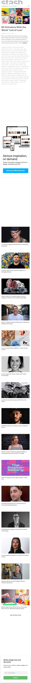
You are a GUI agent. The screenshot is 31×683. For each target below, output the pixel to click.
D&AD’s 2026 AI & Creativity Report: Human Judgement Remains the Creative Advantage (13, 297)
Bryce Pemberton (21, 52)
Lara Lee (3, 68)
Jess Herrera (13, 63)
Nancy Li (24, 73)
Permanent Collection (8, 6)
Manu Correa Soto (14, 70)
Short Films (10, 49)
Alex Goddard (12, 51)
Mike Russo (10, 73)
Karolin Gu (18, 66)
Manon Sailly (4, 70)
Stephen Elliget (13, 80)
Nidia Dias (4, 75)
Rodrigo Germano (10, 77)
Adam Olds (20, 49)
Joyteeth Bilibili (11, 66)
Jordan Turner (19, 64)
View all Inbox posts (15, 615)
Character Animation (18, 47)
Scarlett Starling (14, 78)
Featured (3, 49)
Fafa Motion (17, 56)
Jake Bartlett (9, 61)
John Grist (11, 64)
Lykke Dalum (24, 68)
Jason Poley (26, 61)
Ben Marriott (20, 51)
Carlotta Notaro (5, 54)
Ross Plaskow (19, 77)
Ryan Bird (26, 77)
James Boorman (17, 61)
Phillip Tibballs (12, 75)
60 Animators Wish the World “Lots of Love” (13, 29)
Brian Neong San (11, 52)
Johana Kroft (4, 64)
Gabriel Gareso (19, 57)
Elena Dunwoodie (8, 56)
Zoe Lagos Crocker (12, 84)
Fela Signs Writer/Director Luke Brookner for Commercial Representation (13, 504)
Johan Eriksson (22, 63)
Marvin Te (11, 71)
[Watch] (25, 43)
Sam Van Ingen (5, 78)
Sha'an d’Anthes (24, 78)
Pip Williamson (20, 75)
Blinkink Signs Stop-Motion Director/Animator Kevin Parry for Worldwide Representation (14, 607)
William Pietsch (15, 82)
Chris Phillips (19, 54)
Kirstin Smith (25, 66)
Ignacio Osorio (17, 59)
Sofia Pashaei (5, 80)
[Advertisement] (15, 105)
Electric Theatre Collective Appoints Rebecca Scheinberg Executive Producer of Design (14, 452)
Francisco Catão (9, 57)
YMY (21, 82)
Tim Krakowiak (22, 80)
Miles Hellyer (17, 73)
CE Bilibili (13, 54)
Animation (9, 47)
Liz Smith (9, 68)
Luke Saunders (16, 68)
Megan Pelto (18, 71)
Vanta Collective (5, 82)
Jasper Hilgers (5, 63)
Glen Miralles (9, 59)
